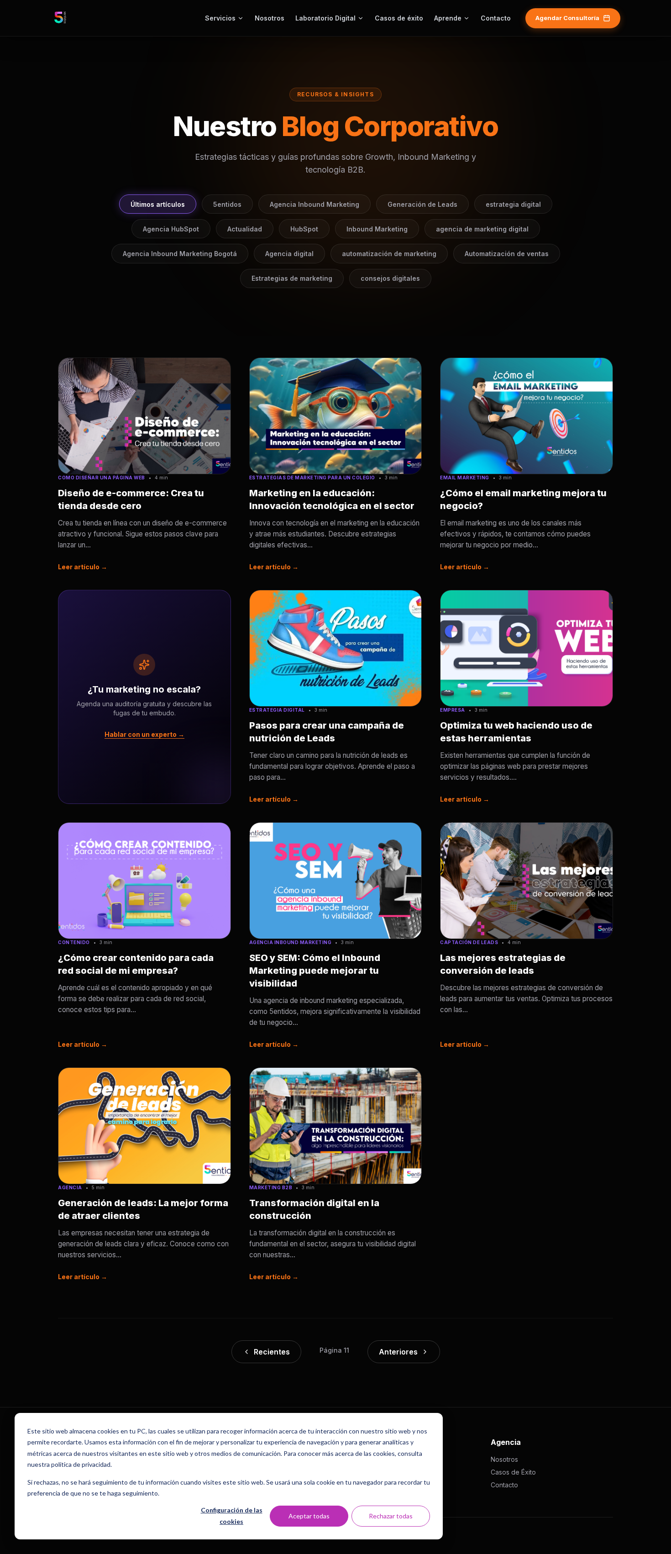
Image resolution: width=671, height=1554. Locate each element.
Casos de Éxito (513, 1472)
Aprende (447, 18)
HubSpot (304, 229)
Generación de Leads (422, 204)
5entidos (227, 204)
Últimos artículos (158, 204)
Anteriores (398, 1351)
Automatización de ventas (507, 253)
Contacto (496, 18)
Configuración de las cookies (231, 1515)
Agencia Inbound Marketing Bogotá (180, 253)
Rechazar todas (391, 1516)
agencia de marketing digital (482, 229)
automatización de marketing (389, 253)
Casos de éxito (399, 18)
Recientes (272, 1351)
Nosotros (269, 18)
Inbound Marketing (377, 229)
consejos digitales (390, 278)
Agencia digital (289, 253)
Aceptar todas (309, 1516)
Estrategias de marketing (292, 278)
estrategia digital (513, 204)
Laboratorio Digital (325, 18)
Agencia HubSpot (171, 229)
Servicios (220, 18)
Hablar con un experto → (144, 734)
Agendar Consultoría (567, 17)
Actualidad (244, 229)
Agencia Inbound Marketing (314, 204)
